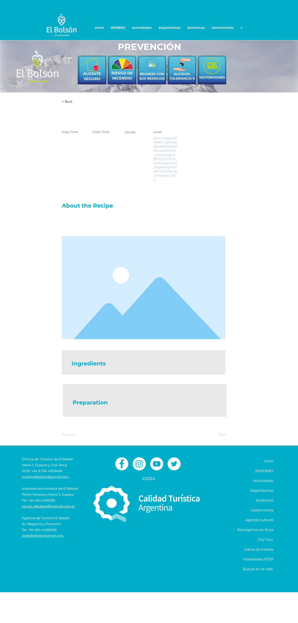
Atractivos (264, 500)
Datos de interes (258, 549)
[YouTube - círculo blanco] (156, 463)
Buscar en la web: (258, 569)
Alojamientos (261, 490)
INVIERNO (264, 471)
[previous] (85, 72)
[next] (218, 72)
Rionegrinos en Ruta (255, 530)
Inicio (268, 461)
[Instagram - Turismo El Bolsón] (139, 463)
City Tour (265, 540)
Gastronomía (262, 510)
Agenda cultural (259, 520)
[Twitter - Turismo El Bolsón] (174, 463)
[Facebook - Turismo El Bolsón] (121, 463)
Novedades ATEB (258, 559)
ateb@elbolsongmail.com (43, 536)
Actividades (263, 481)
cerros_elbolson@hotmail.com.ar (48, 506)
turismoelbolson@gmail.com (45, 477)
